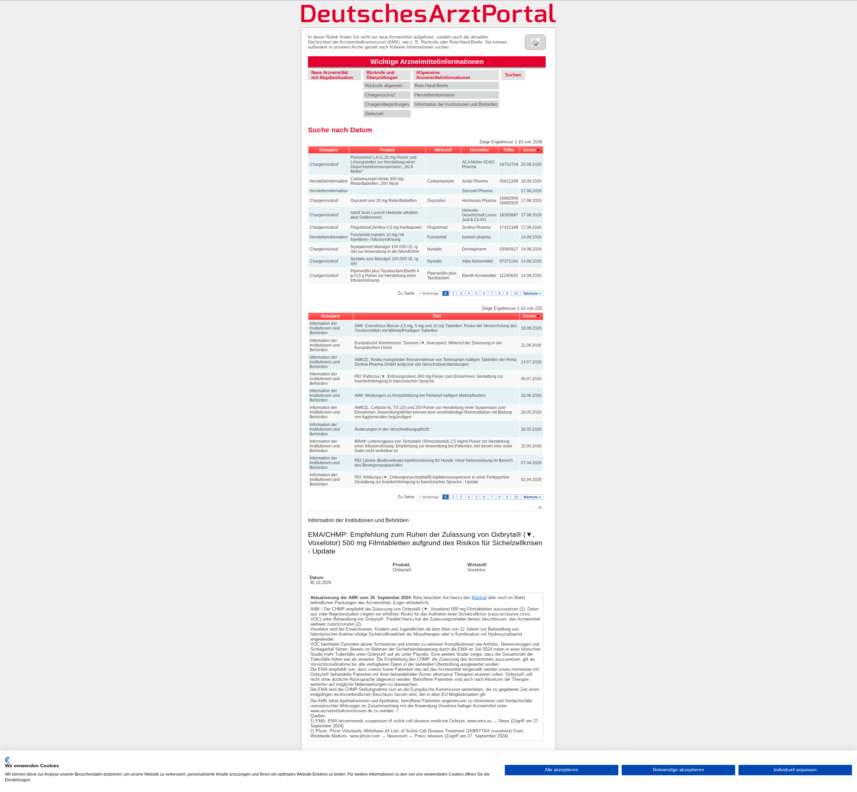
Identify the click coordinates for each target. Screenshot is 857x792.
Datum (529, 150)
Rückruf (479, 597)
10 (516, 293)
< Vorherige (429, 293)
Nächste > (532, 293)
